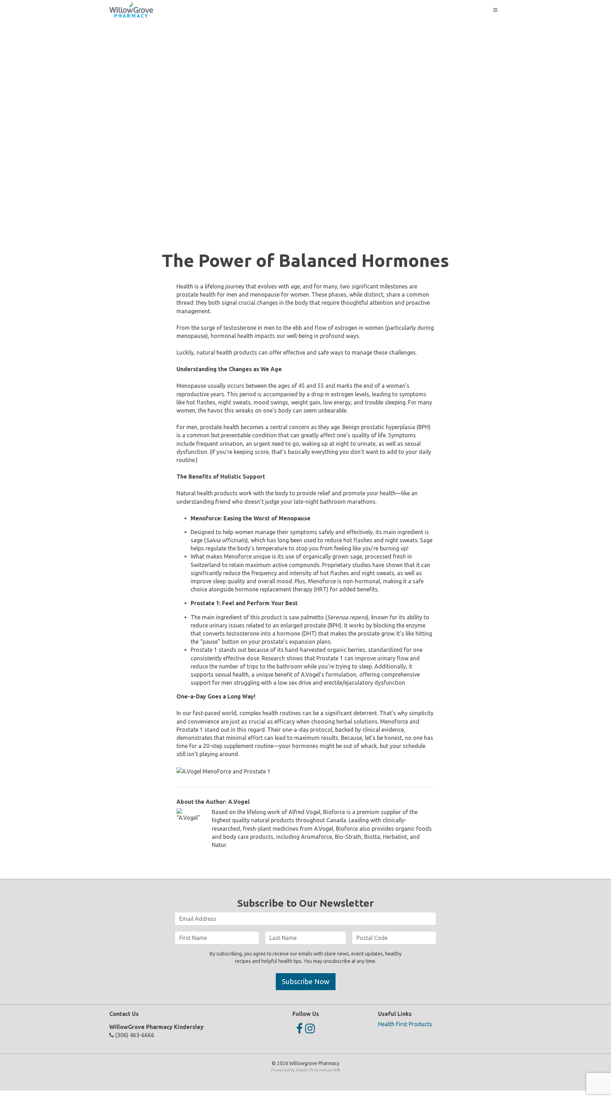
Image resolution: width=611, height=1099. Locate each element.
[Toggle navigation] (495, 10)
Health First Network (316, 1070)
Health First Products (405, 1024)
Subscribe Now (306, 981)
